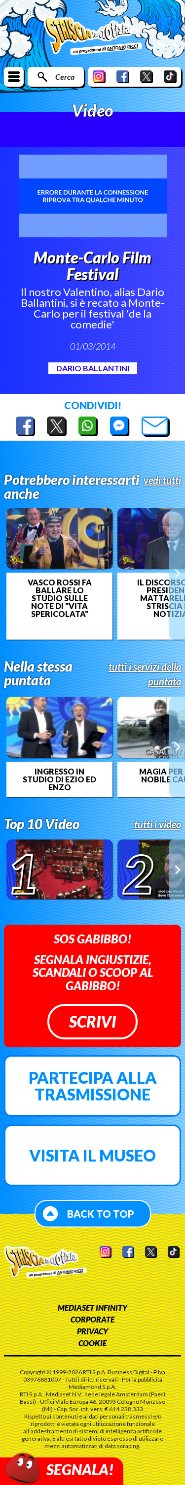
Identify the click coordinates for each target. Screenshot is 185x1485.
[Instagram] (99, 76)
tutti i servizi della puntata (145, 674)
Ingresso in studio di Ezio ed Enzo (59, 779)
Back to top (100, 1214)
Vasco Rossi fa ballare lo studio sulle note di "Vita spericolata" (60, 598)
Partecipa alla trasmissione (93, 1086)
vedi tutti (162, 480)
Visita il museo (92, 1155)
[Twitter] (146, 76)
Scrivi (92, 1021)
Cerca (64, 76)
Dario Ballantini (92, 368)
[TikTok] (170, 76)
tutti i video (157, 824)
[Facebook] (122, 76)
